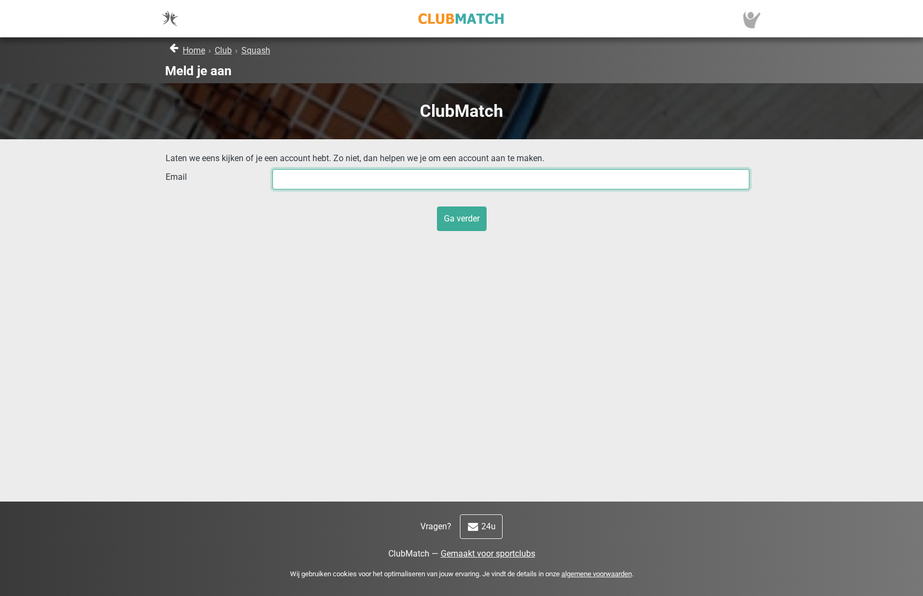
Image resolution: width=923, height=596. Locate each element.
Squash (255, 50)
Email (176, 177)
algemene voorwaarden (596, 574)
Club (223, 50)
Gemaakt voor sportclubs (488, 554)
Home (194, 50)
